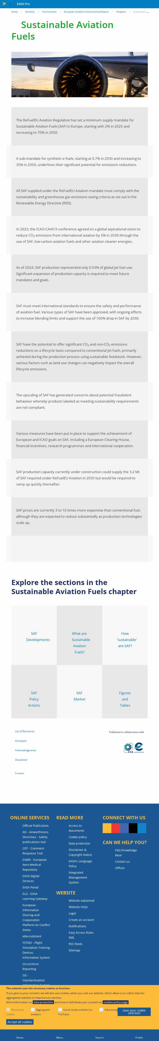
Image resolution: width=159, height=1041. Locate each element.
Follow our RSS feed (107, 828)
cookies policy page (116, 1002)
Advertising (111, 1009)
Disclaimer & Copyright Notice (80, 852)
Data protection (79, 843)
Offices (120, 868)
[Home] (20, 1035)
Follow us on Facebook (124, 828)
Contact (19, 773)
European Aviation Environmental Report (86, 11)
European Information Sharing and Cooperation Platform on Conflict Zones (36, 917)
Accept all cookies (20, 1022)
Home (14, 11)
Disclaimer (21, 760)
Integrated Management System (78, 877)
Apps (155, 4)
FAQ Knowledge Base (126, 852)
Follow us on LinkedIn (141, 828)
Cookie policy (78, 837)
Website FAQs (78, 907)
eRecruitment (32, 936)
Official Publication (36, 826)
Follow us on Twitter (133, 828)
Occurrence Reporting (31, 966)
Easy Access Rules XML (81, 935)
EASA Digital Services (31, 878)
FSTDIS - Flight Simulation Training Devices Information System (36, 950)
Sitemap (74, 950)
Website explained (81, 900)
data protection (43, 1002)
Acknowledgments (25, 750)
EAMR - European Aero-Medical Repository (35, 865)
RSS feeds (75, 944)
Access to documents (76, 828)
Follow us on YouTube (115, 828)
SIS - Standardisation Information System (36, 980)
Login (72, 913)
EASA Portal (31, 887)
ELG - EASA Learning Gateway (35, 896)
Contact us (122, 861)
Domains (30, 11)
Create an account (81, 920)
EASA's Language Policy (80, 863)
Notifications (77, 926)
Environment (49, 11)
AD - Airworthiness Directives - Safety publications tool (35, 837)
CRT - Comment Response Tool (33, 850)
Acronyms (21, 741)
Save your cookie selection (134, 1011)
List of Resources (25, 731)
